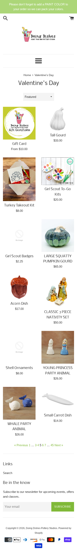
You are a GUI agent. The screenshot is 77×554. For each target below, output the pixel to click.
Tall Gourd (58, 135)
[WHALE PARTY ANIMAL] (19, 403)
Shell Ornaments (19, 368)
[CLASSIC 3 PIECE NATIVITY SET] (57, 291)
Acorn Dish (19, 304)
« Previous (21, 445)
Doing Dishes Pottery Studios (41, 528)
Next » (58, 445)
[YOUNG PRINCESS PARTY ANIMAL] (57, 347)
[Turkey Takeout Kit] (19, 179)
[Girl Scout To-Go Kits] (57, 171)
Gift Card (19, 144)
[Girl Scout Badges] (19, 235)
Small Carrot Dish (58, 415)
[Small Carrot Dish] (57, 399)
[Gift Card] (19, 123)
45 (52, 445)
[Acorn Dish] (19, 287)
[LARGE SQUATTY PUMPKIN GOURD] (57, 235)
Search (7, 473)
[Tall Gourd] (57, 119)
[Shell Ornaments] (19, 347)
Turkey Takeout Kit (19, 205)
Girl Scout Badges (19, 256)
